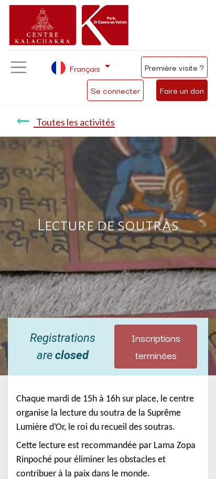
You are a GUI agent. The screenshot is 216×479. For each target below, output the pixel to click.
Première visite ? (174, 67)
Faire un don (182, 90)
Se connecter (115, 90)
